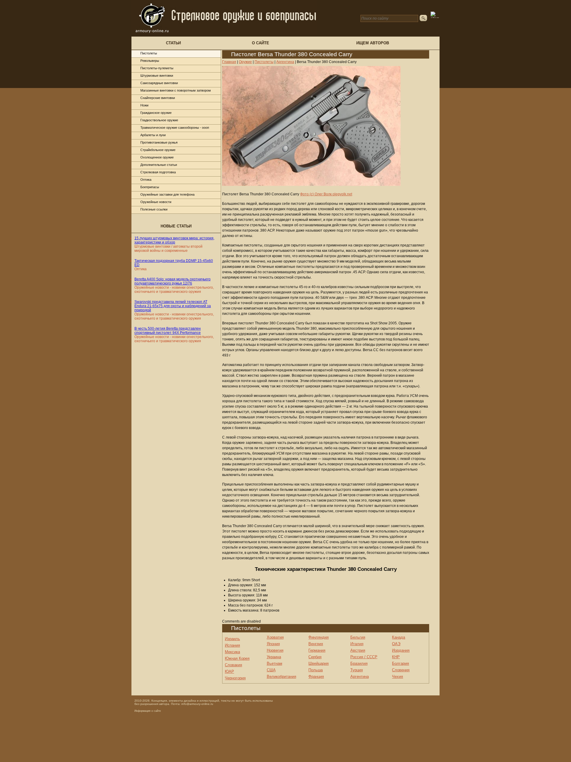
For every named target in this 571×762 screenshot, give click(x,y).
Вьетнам (274, 663)
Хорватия (275, 637)
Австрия (357, 650)
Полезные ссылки (153, 209)
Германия (316, 650)
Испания (232, 645)
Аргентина (359, 676)
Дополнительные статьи (158, 164)
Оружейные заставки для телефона (167, 194)
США (271, 670)
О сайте (260, 43)
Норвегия (275, 650)
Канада (398, 637)
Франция (316, 676)
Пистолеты (148, 53)
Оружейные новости (155, 202)
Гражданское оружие (156, 112)
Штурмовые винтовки (156, 75)
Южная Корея (237, 658)
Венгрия (315, 644)
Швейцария (318, 663)
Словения (401, 670)
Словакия (233, 665)
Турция (356, 670)
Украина (274, 657)
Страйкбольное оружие (157, 150)
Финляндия (318, 637)
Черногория (235, 678)
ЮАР (229, 671)
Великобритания (281, 676)
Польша (315, 670)
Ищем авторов (372, 43)
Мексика (232, 652)
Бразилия (359, 663)
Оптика (145, 179)
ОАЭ (396, 644)
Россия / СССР (363, 657)
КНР (396, 657)
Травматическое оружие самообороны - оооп (174, 127)
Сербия (314, 657)
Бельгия (357, 637)
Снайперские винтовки (157, 98)
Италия (356, 644)
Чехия (397, 676)
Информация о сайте (147, 710)
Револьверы (149, 60)
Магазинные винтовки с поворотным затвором (175, 90)
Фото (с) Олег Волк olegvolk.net (326, 194)
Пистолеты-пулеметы (156, 68)
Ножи (144, 105)
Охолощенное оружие (157, 157)
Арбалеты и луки (153, 135)
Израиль (232, 639)
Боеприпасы (149, 187)
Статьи (173, 43)
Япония (273, 644)
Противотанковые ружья (159, 142)
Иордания (401, 650)
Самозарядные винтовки (159, 83)
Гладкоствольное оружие (159, 120)
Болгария (400, 663)
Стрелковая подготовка (158, 172)
